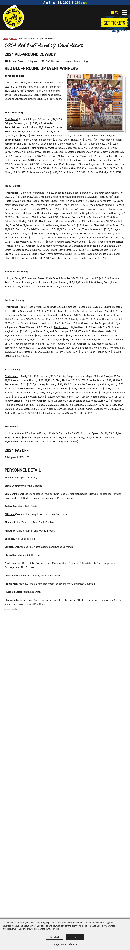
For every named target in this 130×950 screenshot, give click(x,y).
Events (13, 38)
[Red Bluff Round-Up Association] (13, 17)
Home (5, 38)
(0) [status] (116, 12)
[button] (124, 12)
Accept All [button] (75, 937)
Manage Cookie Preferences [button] (65, 944)
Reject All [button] (54, 937)
